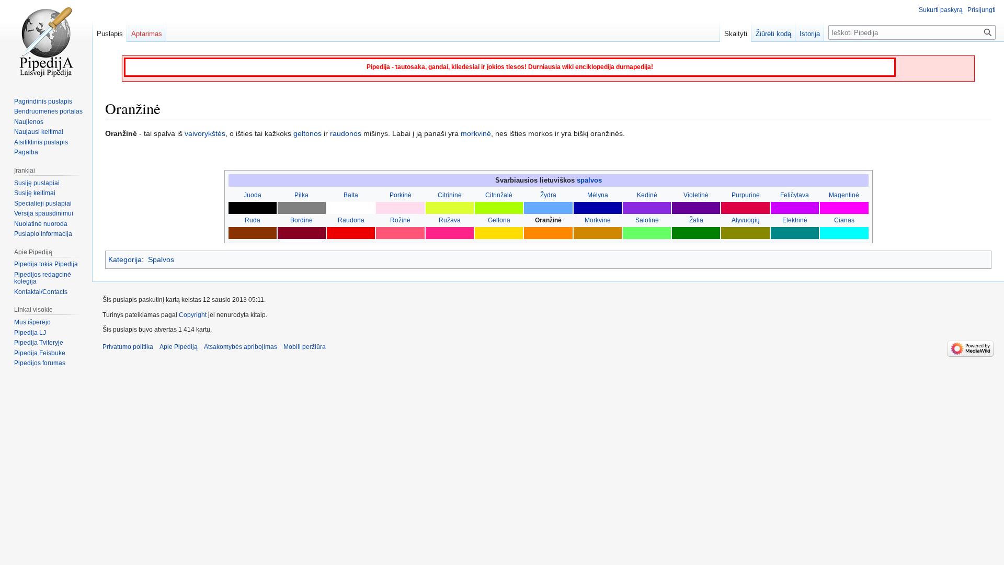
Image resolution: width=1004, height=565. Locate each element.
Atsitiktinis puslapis (41, 142)
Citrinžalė (498, 195)
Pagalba (26, 152)
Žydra (548, 195)
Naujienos (28, 122)
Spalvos (161, 259)
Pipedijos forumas (39, 363)
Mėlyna (597, 195)
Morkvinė (598, 220)
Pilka (301, 195)
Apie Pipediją (178, 347)
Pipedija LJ (30, 332)
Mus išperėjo (32, 322)
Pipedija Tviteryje (38, 342)
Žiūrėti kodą (773, 34)
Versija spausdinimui (43, 213)
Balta (351, 195)
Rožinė (400, 220)
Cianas (844, 220)
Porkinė (401, 195)
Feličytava (794, 195)
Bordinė (301, 220)
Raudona (351, 220)
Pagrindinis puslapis (43, 101)
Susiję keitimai (34, 193)
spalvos (589, 180)
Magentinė (844, 195)
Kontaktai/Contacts (40, 292)
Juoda (252, 195)
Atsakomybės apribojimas (240, 347)
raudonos (345, 133)
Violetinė (696, 195)
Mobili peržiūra (304, 347)
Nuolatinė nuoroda (40, 224)
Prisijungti (981, 10)
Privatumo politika (127, 347)
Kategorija (125, 259)
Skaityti (735, 34)
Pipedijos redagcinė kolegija (42, 278)
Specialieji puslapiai (43, 203)
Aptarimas (146, 34)
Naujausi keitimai (38, 131)
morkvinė (476, 133)
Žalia (696, 220)
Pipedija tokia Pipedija (46, 264)
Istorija (810, 34)
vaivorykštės (205, 133)
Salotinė (647, 220)
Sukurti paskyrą (941, 10)
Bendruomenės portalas (48, 111)
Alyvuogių (746, 220)
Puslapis (110, 34)
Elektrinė (794, 220)
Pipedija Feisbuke (39, 353)
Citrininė (450, 195)
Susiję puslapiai (37, 183)
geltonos (307, 133)
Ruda (252, 220)
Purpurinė (746, 195)
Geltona (499, 220)
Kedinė (647, 195)
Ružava (450, 220)
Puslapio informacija (43, 234)
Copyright (193, 315)
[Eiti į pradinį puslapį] (46, 42)
